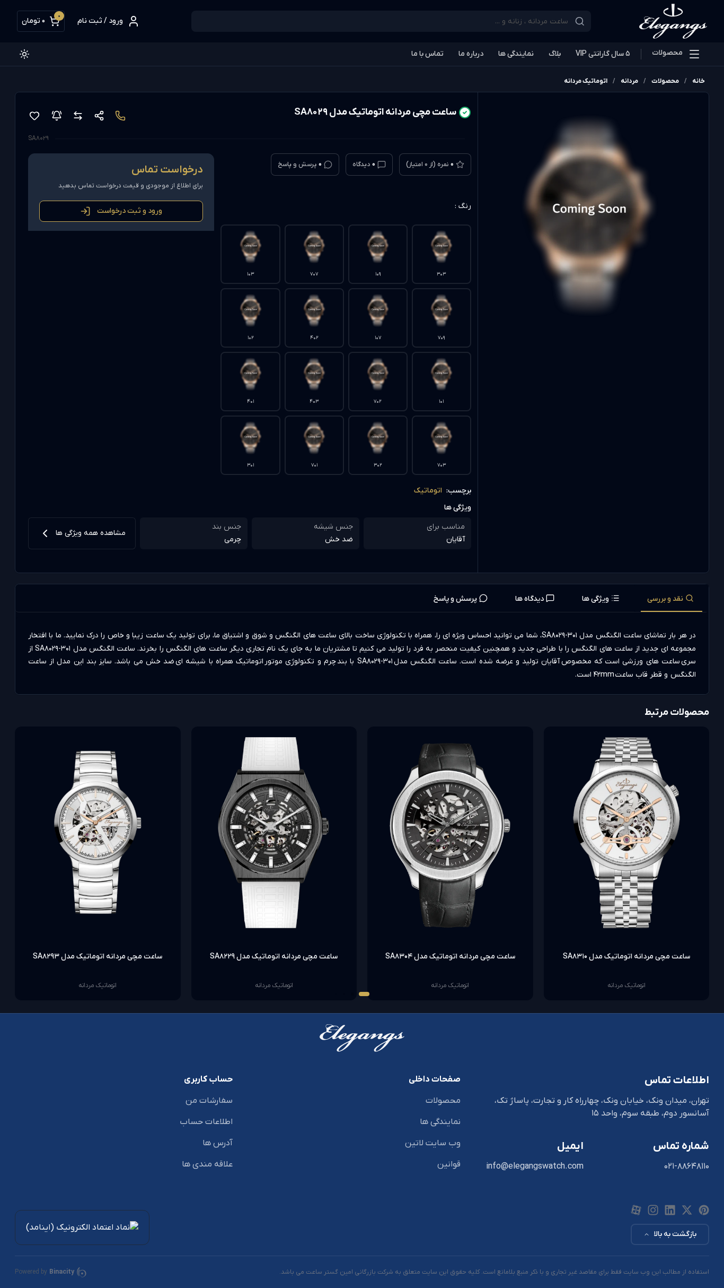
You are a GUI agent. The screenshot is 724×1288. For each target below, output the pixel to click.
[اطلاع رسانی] (56, 115)
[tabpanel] (362, 655)
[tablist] (362, 598)
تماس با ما (427, 54)
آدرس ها (217, 1143)
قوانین (449, 1164)
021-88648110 (686, 1166)
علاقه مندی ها (207, 1164)
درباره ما (470, 54)
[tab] (671, 598)
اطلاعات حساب (206, 1122)
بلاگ (555, 54)
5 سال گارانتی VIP (603, 54)
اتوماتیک (428, 491)
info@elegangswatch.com (535, 1166)
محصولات (667, 53)
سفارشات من (209, 1100)
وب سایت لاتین (433, 1143)
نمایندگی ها (516, 54)
